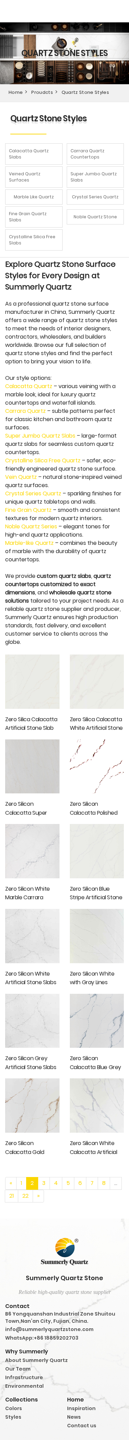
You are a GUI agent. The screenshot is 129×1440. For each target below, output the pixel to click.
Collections (21, 1400)
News (74, 1417)
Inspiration (81, 1408)
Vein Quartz (21, 477)
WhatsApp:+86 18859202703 (41, 1337)
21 (11, 1196)
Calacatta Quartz (28, 386)
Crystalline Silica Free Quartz (42, 460)
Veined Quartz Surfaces (24, 177)
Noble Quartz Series (31, 526)
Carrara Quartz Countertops (87, 154)
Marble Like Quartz (34, 197)
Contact (17, 1306)
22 (25, 1196)
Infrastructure (24, 1377)
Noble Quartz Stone (95, 217)
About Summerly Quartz (36, 1360)
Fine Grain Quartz (28, 510)
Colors (13, 1408)
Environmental (24, 1386)
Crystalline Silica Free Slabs (32, 240)
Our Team (18, 1368)
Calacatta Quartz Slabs (29, 154)
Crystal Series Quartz (95, 197)
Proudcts (42, 92)
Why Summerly (26, 1351)
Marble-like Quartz (29, 543)
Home (16, 92)
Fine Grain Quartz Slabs (27, 217)
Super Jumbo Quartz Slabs (94, 177)
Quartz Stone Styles (85, 92)
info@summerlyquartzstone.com (49, 1329)
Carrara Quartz (25, 411)
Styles (13, 1417)
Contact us (81, 1425)
